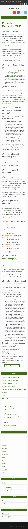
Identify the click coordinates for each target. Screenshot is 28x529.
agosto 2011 (5, 454)
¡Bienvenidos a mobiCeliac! (8, 402)
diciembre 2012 (5, 448)
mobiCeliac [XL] (7, 409)
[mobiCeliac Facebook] (22, 4)
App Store (19, 271)
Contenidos (6, 487)
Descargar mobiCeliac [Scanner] (11, 416)
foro (18, 353)
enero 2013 (4, 445)
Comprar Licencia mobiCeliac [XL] (10, 380)
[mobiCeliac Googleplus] (20, 4)
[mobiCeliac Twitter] (26, 4)
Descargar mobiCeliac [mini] (10, 414)
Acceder (4, 500)
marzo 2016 (5, 436)
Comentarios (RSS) (6, 517)
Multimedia (6, 424)
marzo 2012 (5, 451)
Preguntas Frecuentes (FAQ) (10, 425)
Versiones (6, 490)
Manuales (6, 422)
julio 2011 (4, 457)
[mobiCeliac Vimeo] (24, 4)
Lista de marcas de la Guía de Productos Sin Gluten (14, 389)
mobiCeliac (14, 8)
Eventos (4, 482)
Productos (4, 405)
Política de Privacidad (7, 399)
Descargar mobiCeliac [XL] (10, 417)
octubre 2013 (5, 439)
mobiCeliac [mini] (8, 406)
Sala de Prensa (7, 489)
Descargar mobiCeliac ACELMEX (9, 383)
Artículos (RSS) (5, 513)
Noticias (4, 395)
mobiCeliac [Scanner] (9, 408)
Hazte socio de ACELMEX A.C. (9, 386)
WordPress (4, 504)
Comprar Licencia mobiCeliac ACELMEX (11, 377)
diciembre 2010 (5, 472)
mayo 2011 (4, 463)
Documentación (6, 351)
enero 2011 (4, 469)
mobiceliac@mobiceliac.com (12, 366)
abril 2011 (4, 466)
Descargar (4, 413)
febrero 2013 (5, 442)
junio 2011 (4, 460)
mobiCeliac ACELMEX (7, 392)
